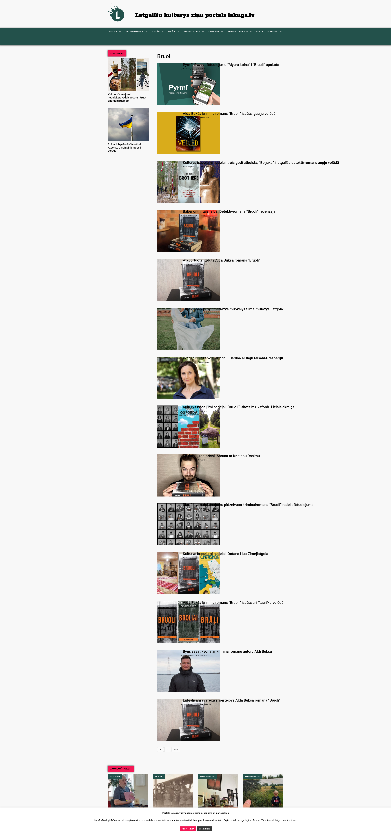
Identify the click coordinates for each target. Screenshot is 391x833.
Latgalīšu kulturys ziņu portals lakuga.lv (195, 15)
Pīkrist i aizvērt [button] (188, 829)
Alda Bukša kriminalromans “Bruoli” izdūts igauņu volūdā (229, 113)
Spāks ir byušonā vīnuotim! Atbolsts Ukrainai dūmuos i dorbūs (124, 147)
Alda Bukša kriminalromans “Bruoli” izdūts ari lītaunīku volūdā (233, 602)
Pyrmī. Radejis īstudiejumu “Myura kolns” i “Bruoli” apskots (231, 65)
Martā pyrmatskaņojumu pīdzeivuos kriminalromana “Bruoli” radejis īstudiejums (248, 505)
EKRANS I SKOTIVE (207, 776)
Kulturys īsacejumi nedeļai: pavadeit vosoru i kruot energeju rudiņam (127, 97)
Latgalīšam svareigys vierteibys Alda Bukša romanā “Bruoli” (231, 700)
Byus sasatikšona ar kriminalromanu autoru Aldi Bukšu (227, 651)
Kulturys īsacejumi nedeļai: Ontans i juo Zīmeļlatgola (225, 554)
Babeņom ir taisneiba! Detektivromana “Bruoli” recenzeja (229, 211)
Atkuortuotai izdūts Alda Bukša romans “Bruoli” (221, 260)
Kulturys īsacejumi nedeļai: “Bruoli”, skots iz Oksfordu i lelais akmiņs (238, 407)
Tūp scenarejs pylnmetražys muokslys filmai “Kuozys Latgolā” (233, 309)
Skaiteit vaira (204, 829)
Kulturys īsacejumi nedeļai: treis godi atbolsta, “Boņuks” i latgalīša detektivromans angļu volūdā (261, 162)
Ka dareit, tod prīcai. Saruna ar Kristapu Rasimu (221, 456)
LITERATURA (115, 776)
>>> (176, 749)
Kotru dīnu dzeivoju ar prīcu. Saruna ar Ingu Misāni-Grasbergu (233, 358)
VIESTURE (159, 776)
